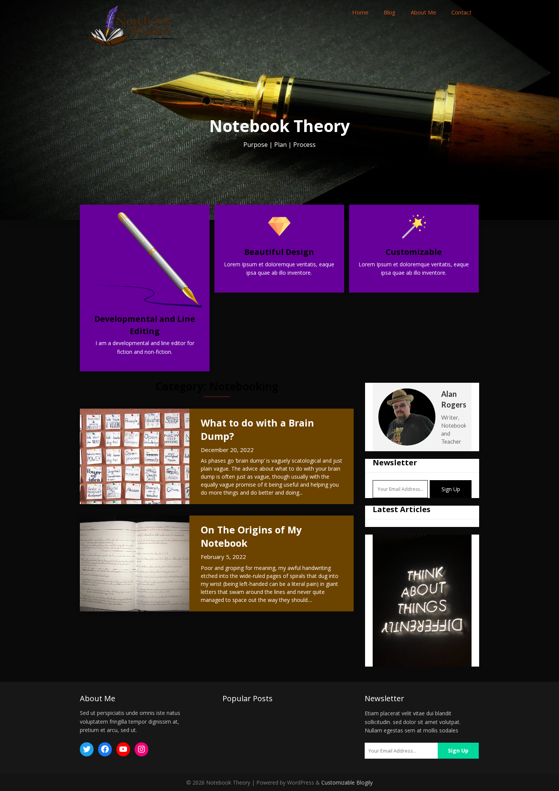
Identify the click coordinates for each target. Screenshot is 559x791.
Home (360, 12)
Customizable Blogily (347, 782)
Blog (389, 12)
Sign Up (450, 489)
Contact (461, 12)
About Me (423, 12)
